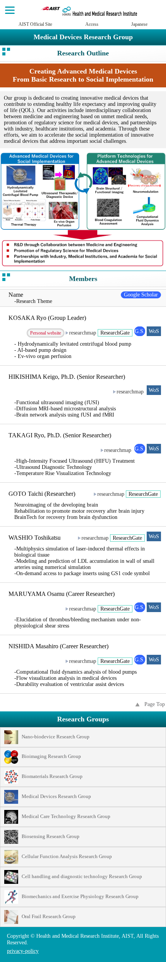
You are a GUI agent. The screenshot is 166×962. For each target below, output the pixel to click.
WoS (154, 331)
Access (91, 24)
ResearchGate (115, 333)
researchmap (82, 333)
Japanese (139, 24)
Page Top (154, 704)
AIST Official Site (35, 24)
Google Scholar (141, 295)
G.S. (140, 331)
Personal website (45, 333)
